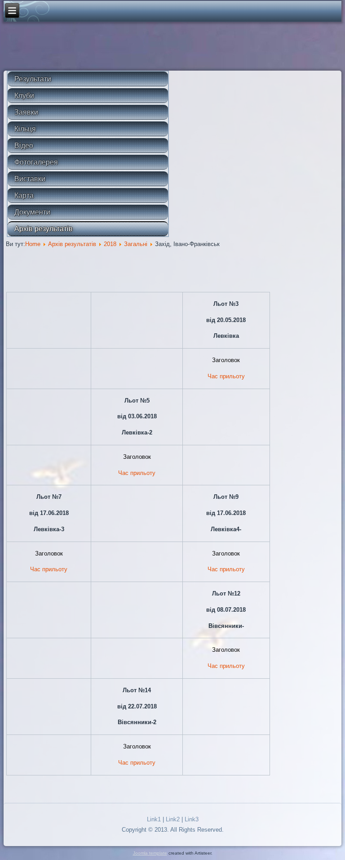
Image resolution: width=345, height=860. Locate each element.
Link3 (192, 819)
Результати (32, 79)
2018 (110, 244)
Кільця (25, 129)
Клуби (24, 95)
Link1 (154, 819)
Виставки (29, 179)
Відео (23, 145)
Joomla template (150, 853)
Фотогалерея (36, 162)
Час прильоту (226, 376)
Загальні (135, 244)
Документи (32, 212)
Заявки (26, 112)
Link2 (173, 819)
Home (32, 244)
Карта (24, 195)
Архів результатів (43, 229)
